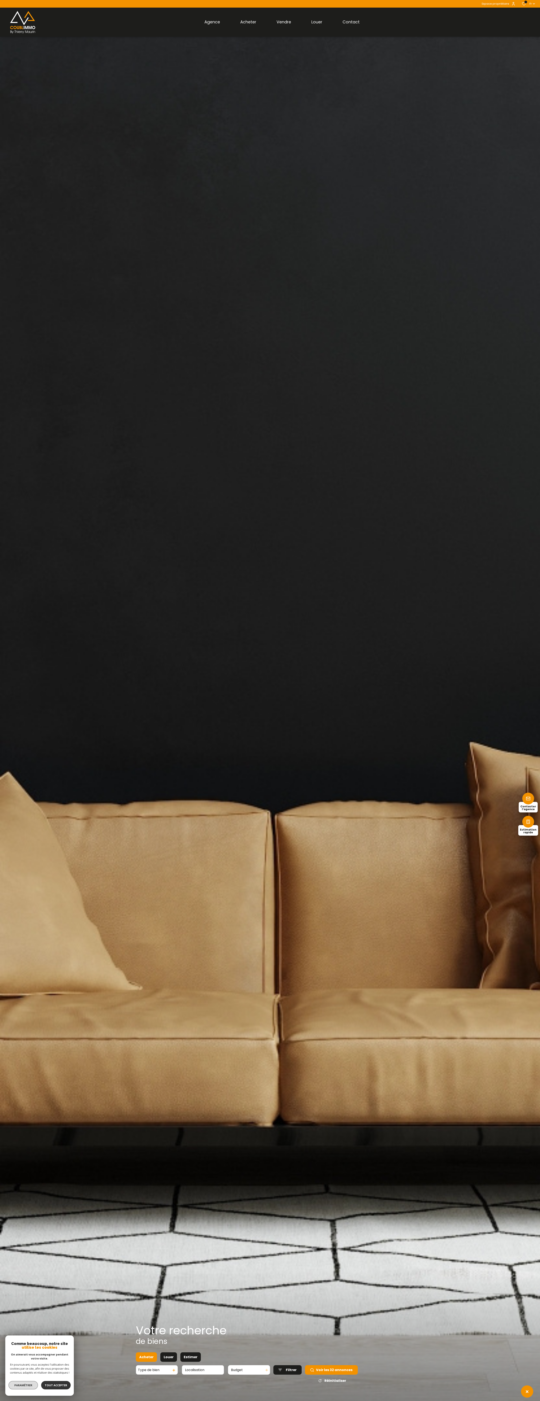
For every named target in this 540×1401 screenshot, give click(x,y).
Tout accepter (56, 1385)
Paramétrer (23, 1385)
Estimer (190, 1357)
